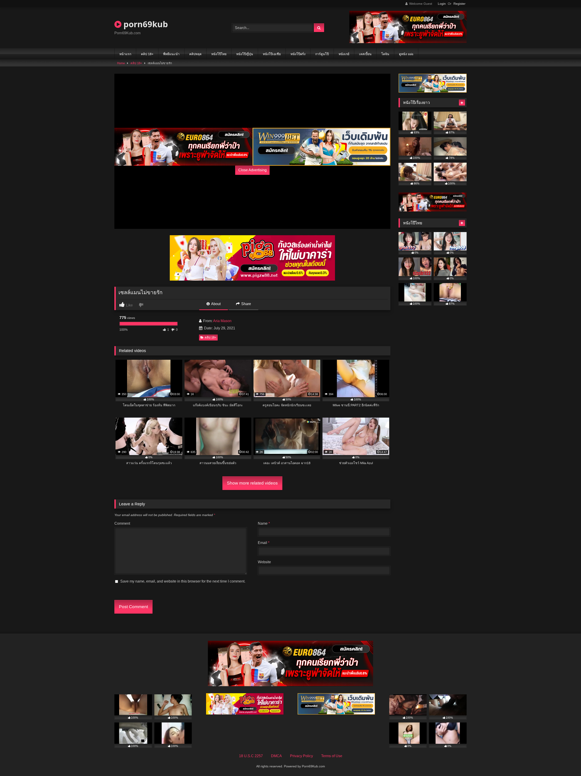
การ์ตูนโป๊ (322, 54)
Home (121, 63)
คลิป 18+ (147, 54)
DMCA (276, 756)
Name (264, 523)
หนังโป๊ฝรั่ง (297, 54)
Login (442, 3)
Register (459, 3)
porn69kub (144, 24)
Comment (122, 523)
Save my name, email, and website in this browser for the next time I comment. (182, 581)
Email (263, 543)
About (215, 304)
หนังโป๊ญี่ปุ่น (244, 54)
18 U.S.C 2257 (251, 756)
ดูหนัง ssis (406, 54)
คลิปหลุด (195, 54)
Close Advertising (252, 170)
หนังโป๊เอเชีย (272, 54)
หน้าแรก (125, 54)
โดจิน (385, 54)
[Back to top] (567, 762)
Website (264, 562)
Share (245, 304)
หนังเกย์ (344, 54)
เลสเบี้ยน (365, 54)
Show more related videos (252, 483)
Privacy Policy (301, 756)
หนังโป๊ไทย (218, 54)
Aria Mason (222, 321)
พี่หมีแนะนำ (171, 54)
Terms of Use (331, 756)
